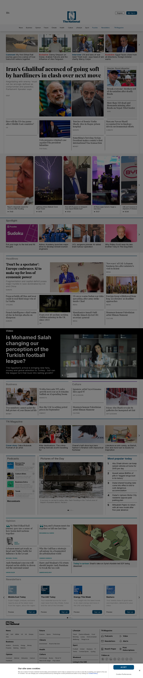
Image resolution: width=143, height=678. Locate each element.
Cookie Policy (93, 673)
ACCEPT (124, 667)
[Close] (139, 670)
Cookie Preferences (123, 674)
